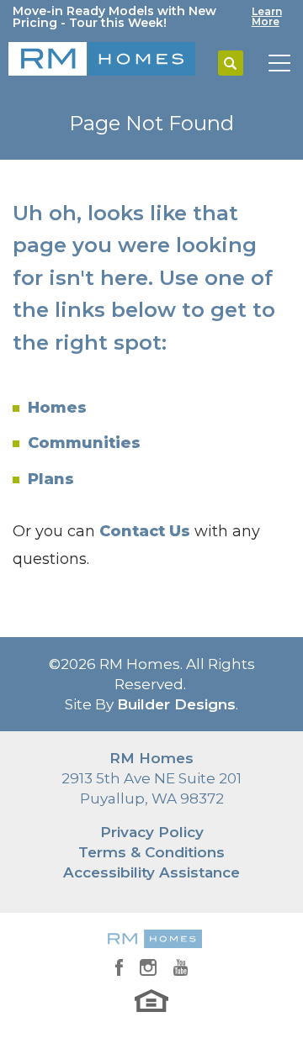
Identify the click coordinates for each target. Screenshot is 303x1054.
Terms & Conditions (151, 852)
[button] (230, 63)
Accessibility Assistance (151, 872)
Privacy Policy (152, 832)
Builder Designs (176, 704)
